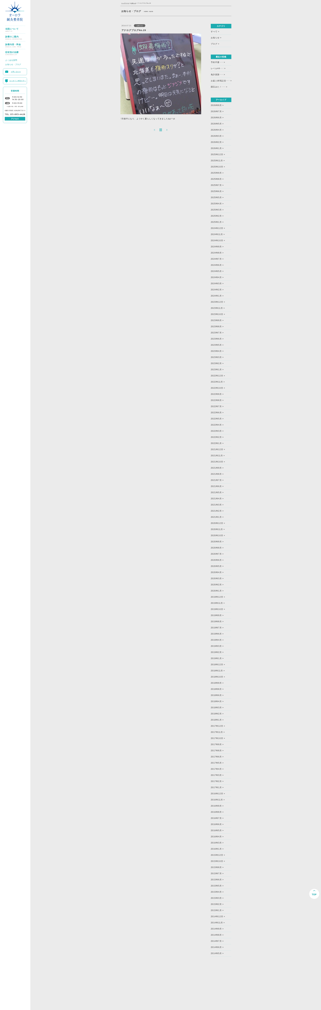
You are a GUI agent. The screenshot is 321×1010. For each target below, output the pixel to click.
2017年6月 (216, 757)
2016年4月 (216, 837)
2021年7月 (216, 480)
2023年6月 (216, 339)
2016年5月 (216, 830)
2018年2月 (216, 714)
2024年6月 (216, 265)
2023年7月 (216, 333)
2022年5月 (216, 419)
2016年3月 (216, 843)
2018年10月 (217, 677)
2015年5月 (216, 886)
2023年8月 (216, 326)
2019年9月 (216, 615)
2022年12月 (217, 376)
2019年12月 (217, 597)
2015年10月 (217, 861)
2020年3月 (216, 578)
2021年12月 (217, 449)
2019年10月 (217, 609)
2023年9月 (216, 320)
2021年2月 (216, 511)
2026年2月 (216, 142)
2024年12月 (217, 228)
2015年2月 (216, 904)
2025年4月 (216, 204)
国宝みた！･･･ (218, 87)
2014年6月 (216, 947)
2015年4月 (216, 892)
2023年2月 (216, 363)
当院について (12, 29)
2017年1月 (216, 787)
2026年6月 (216, 118)
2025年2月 (216, 216)
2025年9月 (216, 173)
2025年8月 (216, 179)
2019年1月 (216, 658)
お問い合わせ (16, 71)
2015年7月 (216, 873)
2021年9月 (216, 468)
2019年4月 (216, 640)
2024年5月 (216, 271)
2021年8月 (216, 474)
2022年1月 (216, 443)
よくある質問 (11, 59)
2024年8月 (216, 253)
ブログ (214, 44)
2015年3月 (216, 898)
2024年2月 (216, 290)
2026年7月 (216, 111)
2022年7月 (216, 406)
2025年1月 (216, 222)
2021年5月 (216, 492)
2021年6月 (216, 486)
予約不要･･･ (217, 62)
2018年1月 (216, 720)
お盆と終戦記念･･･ (220, 81)
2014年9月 (216, 929)
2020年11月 (217, 529)
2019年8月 (216, 621)
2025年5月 (216, 197)
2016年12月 (217, 794)
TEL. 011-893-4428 (15, 114)
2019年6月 (216, 634)
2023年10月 (217, 314)
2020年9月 (216, 542)
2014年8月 (216, 935)
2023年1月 (216, 369)
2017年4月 (216, 769)
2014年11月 (217, 923)
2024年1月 (216, 296)
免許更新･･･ (217, 74)
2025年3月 (216, 210)
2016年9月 (216, 806)
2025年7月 (216, 185)
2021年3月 (216, 505)
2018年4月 (216, 701)
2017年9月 (216, 744)
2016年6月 (216, 824)
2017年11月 (217, 732)
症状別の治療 (12, 52)
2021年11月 (217, 456)
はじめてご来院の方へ (17, 80)
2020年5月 (216, 566)
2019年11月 (217, 603)
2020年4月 (216, 572)
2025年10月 (217, 167)
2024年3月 (216, 283)
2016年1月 (216, 849)
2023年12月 (217, 302)
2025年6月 (216, 191)
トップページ (125, 3)
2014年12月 (217, 916)
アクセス (15, 119)
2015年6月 (216, 880)
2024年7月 (216, 259)
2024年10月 (217, 240)
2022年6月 (216, 413)
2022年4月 (216, 425)
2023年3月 (216, 357)
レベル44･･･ (217, 68)
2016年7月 (216, 818)
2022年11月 (217, 382)
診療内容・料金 (13, 44)
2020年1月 (216, 591)
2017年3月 (216, 775)
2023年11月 (217, 308)
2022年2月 (216, 437)
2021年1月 (216, 517)
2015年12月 (217, 855)
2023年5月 (216, 345)
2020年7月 (216, 554)
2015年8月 (216, 867)
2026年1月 (216, 148)
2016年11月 (217, 800)
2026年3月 (216, 136)
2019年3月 (216, 646)
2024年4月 (216, 277)
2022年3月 (216, 431)
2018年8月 (216, 689)
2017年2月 (216, 781)
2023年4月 (216, 351)
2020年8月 (216, 548)
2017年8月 (216, 751)
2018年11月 (217, 671)
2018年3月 (216, 707)
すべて (214, 31)
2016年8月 (216, 812)
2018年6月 (216, 695)
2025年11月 (217, 161)
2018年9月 (216, 683)
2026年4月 (216, 130)
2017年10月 (217, 738)
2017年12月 (217, 726)
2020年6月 (216, 560)
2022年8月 (216, 400)
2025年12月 (217, 154)
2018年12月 (217, 664)
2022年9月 (216, 394)
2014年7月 (216, 941)
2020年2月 (216, 585)
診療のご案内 (13, 36)
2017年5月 (216, 763)
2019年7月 (216, 628)
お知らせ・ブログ (13, 64)
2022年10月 (217, 388)
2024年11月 (217, 234)
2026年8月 (216, 105)
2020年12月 (217, 523)
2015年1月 (216, 910)
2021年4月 (216, 499)
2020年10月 (217, 535)
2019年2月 (216, 652)
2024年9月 (216, 247)
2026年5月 (216, 124)
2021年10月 (217, 462)
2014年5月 (216, 953)
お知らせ (133, 3)
